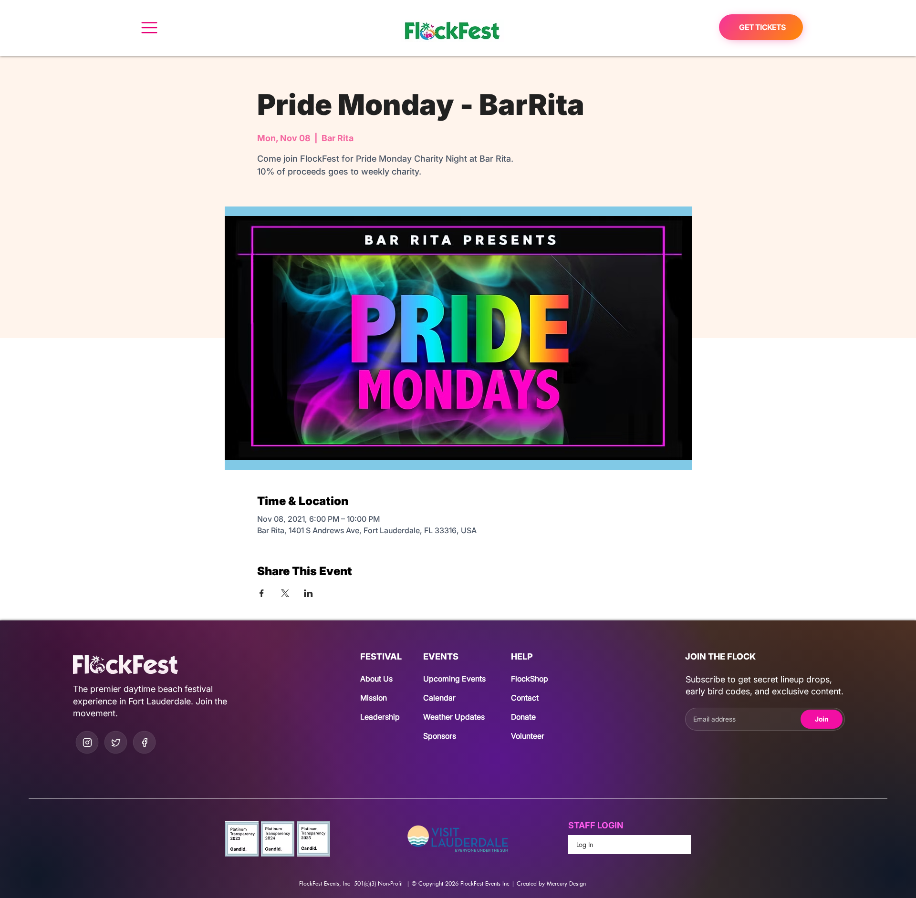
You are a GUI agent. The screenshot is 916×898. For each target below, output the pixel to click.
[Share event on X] (285, 593)
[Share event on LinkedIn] (308, 593)
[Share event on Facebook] (261, 593)
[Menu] (149, 27)
